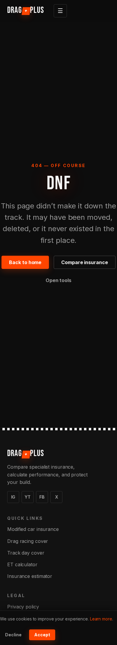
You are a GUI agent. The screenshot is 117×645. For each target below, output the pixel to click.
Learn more (101, 618)
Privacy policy (23, 607)
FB (42, 496)
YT (28, 496)
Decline (13, 634)
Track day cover (25, 553)
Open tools (58, 280)
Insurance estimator (29, 576)
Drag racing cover (27, 541)
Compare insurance (84, 262)
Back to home (25, 262)
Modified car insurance (33, 529)
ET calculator (22, 564)
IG (13, 496)
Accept (42, 634)
